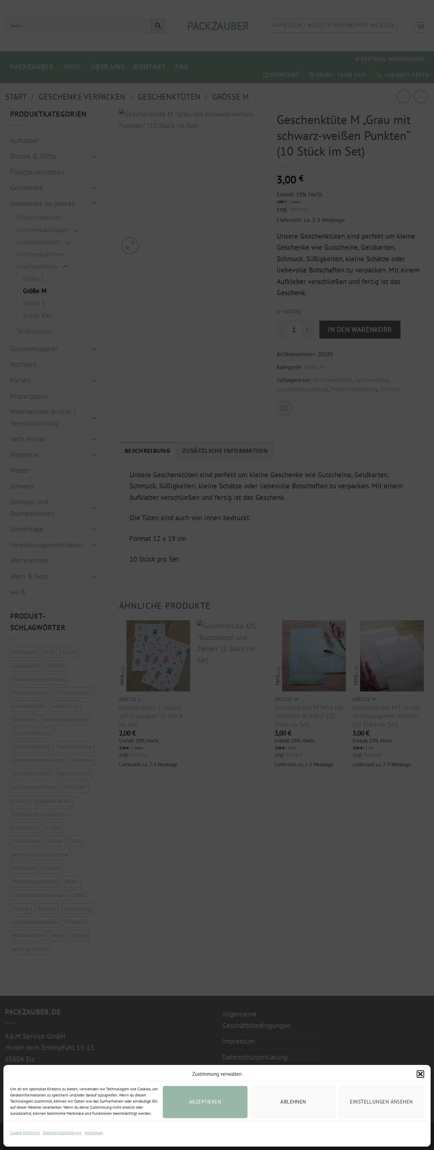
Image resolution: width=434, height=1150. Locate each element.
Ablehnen (293, 1101)
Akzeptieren (205, 1101)
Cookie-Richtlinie (25, 1132)
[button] (420, 1074)
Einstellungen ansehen (381, 1101)
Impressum (93, 1132)
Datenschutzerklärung (62, 1132)
